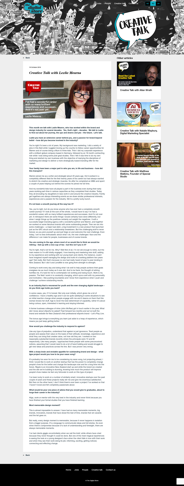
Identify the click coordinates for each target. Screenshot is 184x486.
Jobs (99, 3)
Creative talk (119, 3)
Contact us (133, 3)
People (108, 3)
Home (68, 470)
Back (27, 58)
